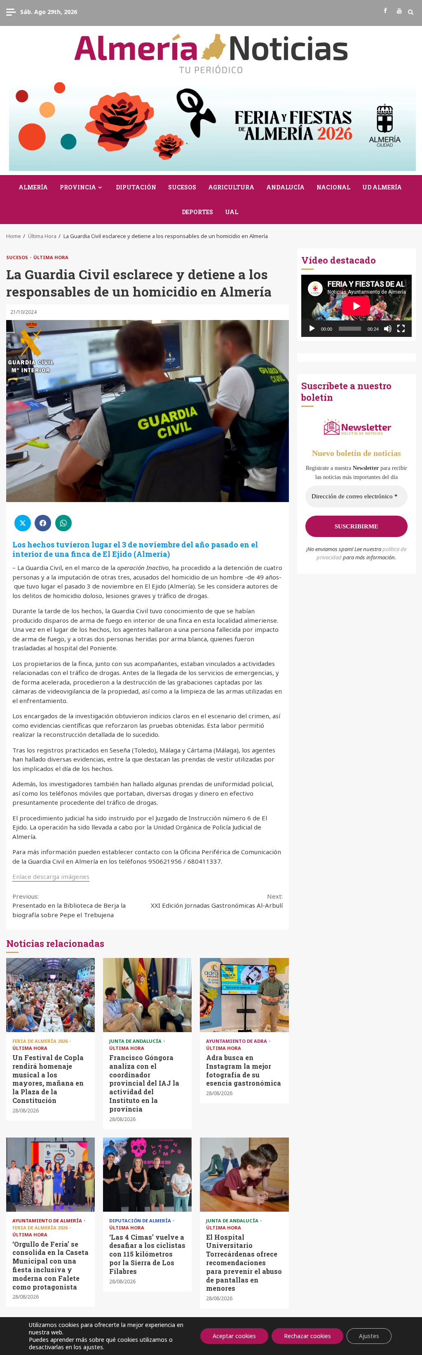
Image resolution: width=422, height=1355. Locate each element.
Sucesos (182, 187)
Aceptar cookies (234, 1336)
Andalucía (285, 187)
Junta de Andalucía (136, 1041)
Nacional (333, 187)
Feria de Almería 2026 (40, 1041)
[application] (356, 306)
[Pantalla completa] (401, 329)
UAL (231, 212)
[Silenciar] (388, 329)
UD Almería (382, 187)
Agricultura (231, 187)
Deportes (197, 212)
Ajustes (369, 1336)
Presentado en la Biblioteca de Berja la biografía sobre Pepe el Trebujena (69, 905)
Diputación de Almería (140, 1220)
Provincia (78, 187)
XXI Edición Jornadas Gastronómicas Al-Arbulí (217, 901)
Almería (33, 187)
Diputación (136, 187)
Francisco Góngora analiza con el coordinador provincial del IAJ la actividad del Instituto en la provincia (147, 995)
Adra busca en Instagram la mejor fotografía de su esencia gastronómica (244, 995)
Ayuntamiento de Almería (47, 1220)
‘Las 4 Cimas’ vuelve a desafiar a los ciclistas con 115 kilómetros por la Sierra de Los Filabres (147, 1175)
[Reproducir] (312, 329)
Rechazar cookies (307, 1336)
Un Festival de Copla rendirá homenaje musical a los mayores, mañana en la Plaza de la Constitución (50, 995)
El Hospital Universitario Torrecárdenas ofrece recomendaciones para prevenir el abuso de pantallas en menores (244, 1175)
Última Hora (50, 257)
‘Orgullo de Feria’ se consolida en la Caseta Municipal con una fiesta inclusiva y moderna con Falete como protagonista (50, 1175)
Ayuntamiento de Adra (237, 1041)
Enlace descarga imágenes (50, 876)
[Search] (411, 12)
